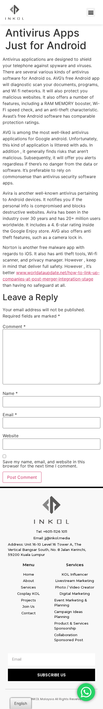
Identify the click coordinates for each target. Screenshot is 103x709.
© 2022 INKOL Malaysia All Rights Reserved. (51, 699)
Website (10, 436)
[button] (90, 12)
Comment (14, 326)
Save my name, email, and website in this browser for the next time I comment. (44, 464)
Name (10, 393)
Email (10, 415)
